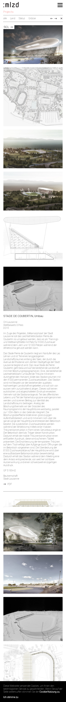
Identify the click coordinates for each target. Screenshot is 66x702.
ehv (51, 18)
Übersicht (61, 18)
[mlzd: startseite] (11, 5)
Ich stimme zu (10, 697)
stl (55, 18)
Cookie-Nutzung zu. (49, 691)
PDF (9, 484)
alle (5, 18)
